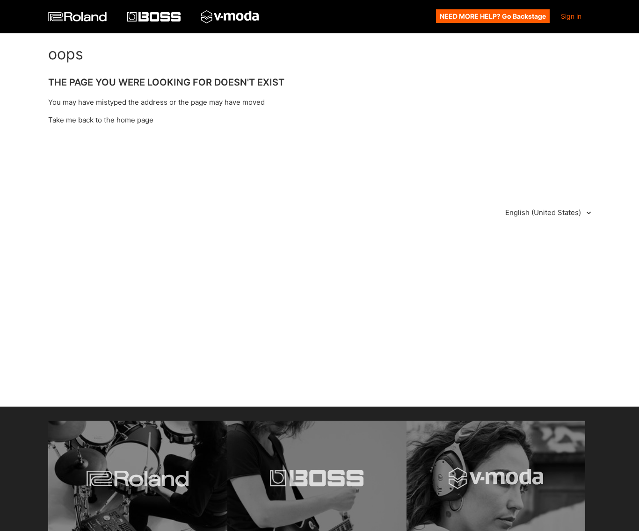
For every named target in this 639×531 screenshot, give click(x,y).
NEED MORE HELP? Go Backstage (493, 16)
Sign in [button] (571, 16)
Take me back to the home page (100, 119)
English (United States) (544, 212)
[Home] (78, 18)
